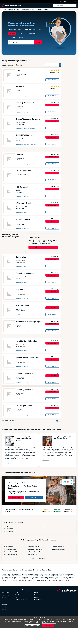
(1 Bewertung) (55, 72)
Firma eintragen (5, 597)
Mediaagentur (8, 528)
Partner (36, 594)
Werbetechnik (8, 531)
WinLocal (4, 607)
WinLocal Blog (5, 609)
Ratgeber (23, 10)
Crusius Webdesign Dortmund (28, 119)
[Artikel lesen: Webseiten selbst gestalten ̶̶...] (9, 441)
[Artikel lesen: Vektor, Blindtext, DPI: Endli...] (47, 441)
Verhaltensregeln (19, 594)
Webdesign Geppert (24, 406)
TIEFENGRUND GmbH (24, 135)
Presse (36, 592)
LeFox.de (19, 71)
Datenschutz (18, 590)
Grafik (6, 526)
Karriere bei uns (6, 612)
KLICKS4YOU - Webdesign (26, 341)
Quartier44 (20, 155)
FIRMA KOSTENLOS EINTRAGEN (44, 247)
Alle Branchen (14, 10)
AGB (16, 592)
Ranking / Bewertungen (21, 599)
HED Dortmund (22, 187)
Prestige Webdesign (24, 305)
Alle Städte (5, 10)
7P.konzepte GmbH (23, 203)
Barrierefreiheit (38, 599)
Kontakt (36, 597)
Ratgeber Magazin (6, 594)
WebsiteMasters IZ (23, 219)
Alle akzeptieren (47, 625)
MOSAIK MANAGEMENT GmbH (28, 357)
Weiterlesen (8, 463)
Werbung (43, 526)
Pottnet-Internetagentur (25, 273)
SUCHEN (38, 42)
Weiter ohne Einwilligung (32, 625)
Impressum (4, 604)
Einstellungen (26, 590)
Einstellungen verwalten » (49, 623)
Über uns (36, 590)
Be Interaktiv (21, 257)
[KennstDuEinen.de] (11, 5)
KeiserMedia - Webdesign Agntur (29, 322)
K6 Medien (20, 87)
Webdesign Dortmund (25, 171)
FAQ (16, 597)
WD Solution (21, 289)
